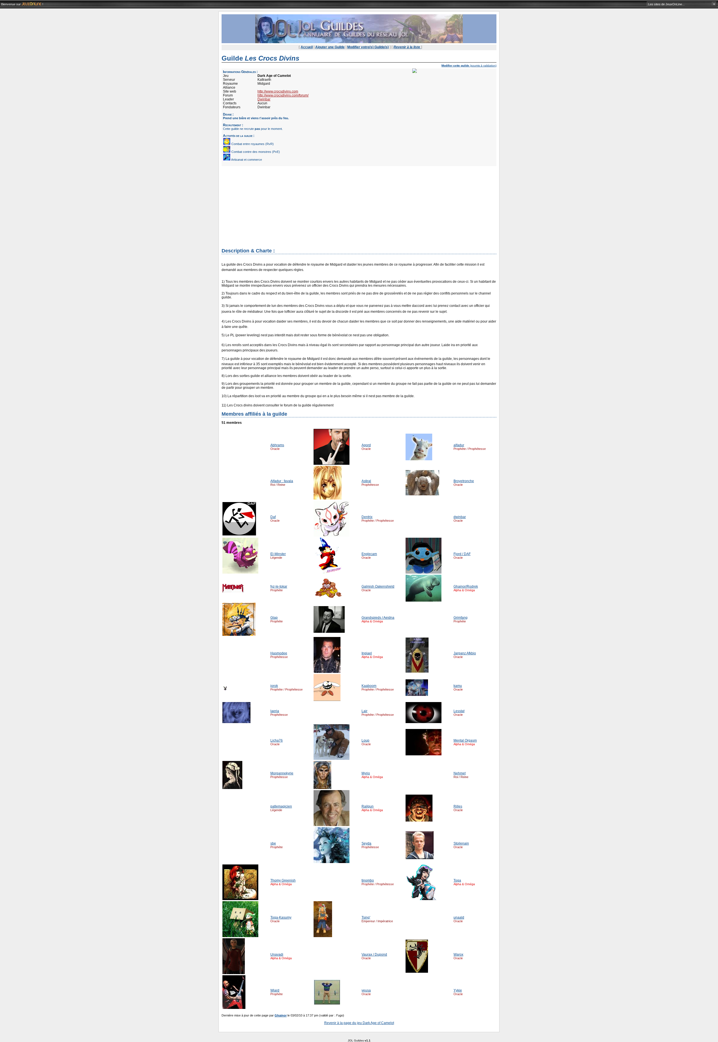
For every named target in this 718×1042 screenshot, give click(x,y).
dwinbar (460, 517)
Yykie (458, 990)
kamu (458, 686)
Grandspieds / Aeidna (378, 618)
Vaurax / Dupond (374, 954)
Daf (273, 517)
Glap (274, 618)
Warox (458, 954)
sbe (273, 843)
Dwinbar (263, 99)
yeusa (366, 990)
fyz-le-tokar (278, 586)
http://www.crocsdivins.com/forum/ (283, 95)
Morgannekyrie (281, 773)
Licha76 (276, 740)
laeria (274, 711)
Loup (365, 740)
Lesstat (459, 711)
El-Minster (278, 554)
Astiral (366, 481)
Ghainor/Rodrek (466, 586)
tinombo (368, 880)
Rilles (458, 806)
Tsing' (366, 917)
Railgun (368, 806)
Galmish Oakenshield (378, 586)
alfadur (459, 445)
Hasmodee (278, 653)
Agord (366, 445)
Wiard (274, 990)
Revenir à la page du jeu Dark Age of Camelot (359, 1023)
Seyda (366, 843)
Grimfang (461, 618)
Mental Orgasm (465, 740)
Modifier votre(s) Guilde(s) (368, 47)
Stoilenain (461, 843)
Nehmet (460, 773)
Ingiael (367, 653)
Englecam (369, 554)
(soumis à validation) (468, 65)
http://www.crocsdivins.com (277, 91)
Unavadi (276, 954)
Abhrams (277, 445)
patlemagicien (281, 806)
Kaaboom (369, 686)
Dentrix (367, 517)
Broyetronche (464, 481)
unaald (459, 917)
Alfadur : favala (281, 481)
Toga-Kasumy (280, 917)
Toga (457, 880)
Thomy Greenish (283, 880)
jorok (274, 686)
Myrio (366, 773)
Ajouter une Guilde (330, 47)
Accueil (307, 47)
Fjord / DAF (462, 554)
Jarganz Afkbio (465, 653)
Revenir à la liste (407, 47)
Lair (364, 711)
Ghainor (281, 1015)
